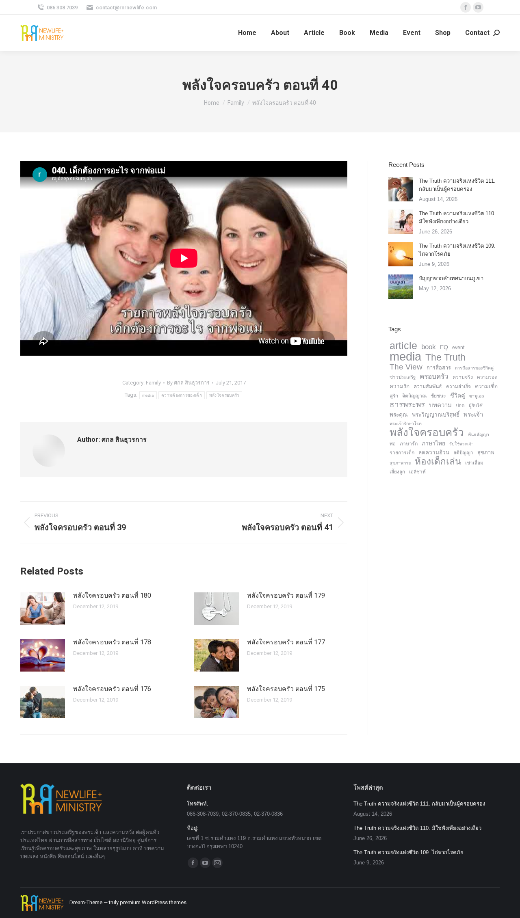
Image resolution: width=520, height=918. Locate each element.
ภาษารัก (409, 444)
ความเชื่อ (486, 386)
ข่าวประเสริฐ (403, 377)
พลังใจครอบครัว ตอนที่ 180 (112, 595)
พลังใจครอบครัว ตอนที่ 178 (112, 642)
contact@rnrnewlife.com (126, 7)
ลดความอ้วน (433, 452)
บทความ (440, 405)
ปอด (460, 405)
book (428, 347)
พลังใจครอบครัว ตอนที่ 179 (286, 595)
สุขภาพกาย (400, 462)
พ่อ (393, 443)
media (148, 395)
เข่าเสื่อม (474, 462)
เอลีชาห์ (417, 471)
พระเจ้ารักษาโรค (406, 423)
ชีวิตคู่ (457, 395)
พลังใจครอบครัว (224, 395)
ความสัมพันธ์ (428, 386)
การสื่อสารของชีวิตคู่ (474, 367)
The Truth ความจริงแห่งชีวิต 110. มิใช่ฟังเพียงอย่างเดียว (457, 217)
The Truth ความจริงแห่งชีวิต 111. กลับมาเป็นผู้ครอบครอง (457, 185)
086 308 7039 (62, 7)
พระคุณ (399, 414)
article (403, 345)
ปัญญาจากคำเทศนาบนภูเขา (451, 278)
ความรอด (487, 377)
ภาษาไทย (433, 443)
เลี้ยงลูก (397, 471)
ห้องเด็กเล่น (438, 462)
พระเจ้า (473, 414)
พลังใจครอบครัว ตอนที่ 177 (286, 642)
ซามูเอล (476, 395)
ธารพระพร (407, 405)
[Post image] (42, 608)
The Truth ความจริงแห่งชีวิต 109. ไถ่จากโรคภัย (457, 250)
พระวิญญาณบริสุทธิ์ (435, 414)
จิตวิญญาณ (414, 396)
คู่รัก (394, 395)
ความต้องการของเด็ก (181, 395)
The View (406, 367)
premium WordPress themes (153, 902)
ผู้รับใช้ (476, 405)
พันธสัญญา (478, 434)
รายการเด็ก (402, 453)
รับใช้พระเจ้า (461, 443)
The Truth (445, 357)
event (458, 347)
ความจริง (463, 377)
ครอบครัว (434, 376)
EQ (444, 347)
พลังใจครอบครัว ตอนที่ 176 (112, 689)
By (188, 383)
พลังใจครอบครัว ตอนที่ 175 (286, 689)
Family (153, 383)
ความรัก (400, 386)
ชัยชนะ (438, 396)
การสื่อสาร (439, 368)
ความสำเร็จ (458, 386)
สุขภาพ (485, 452)
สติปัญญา (463, 452)
